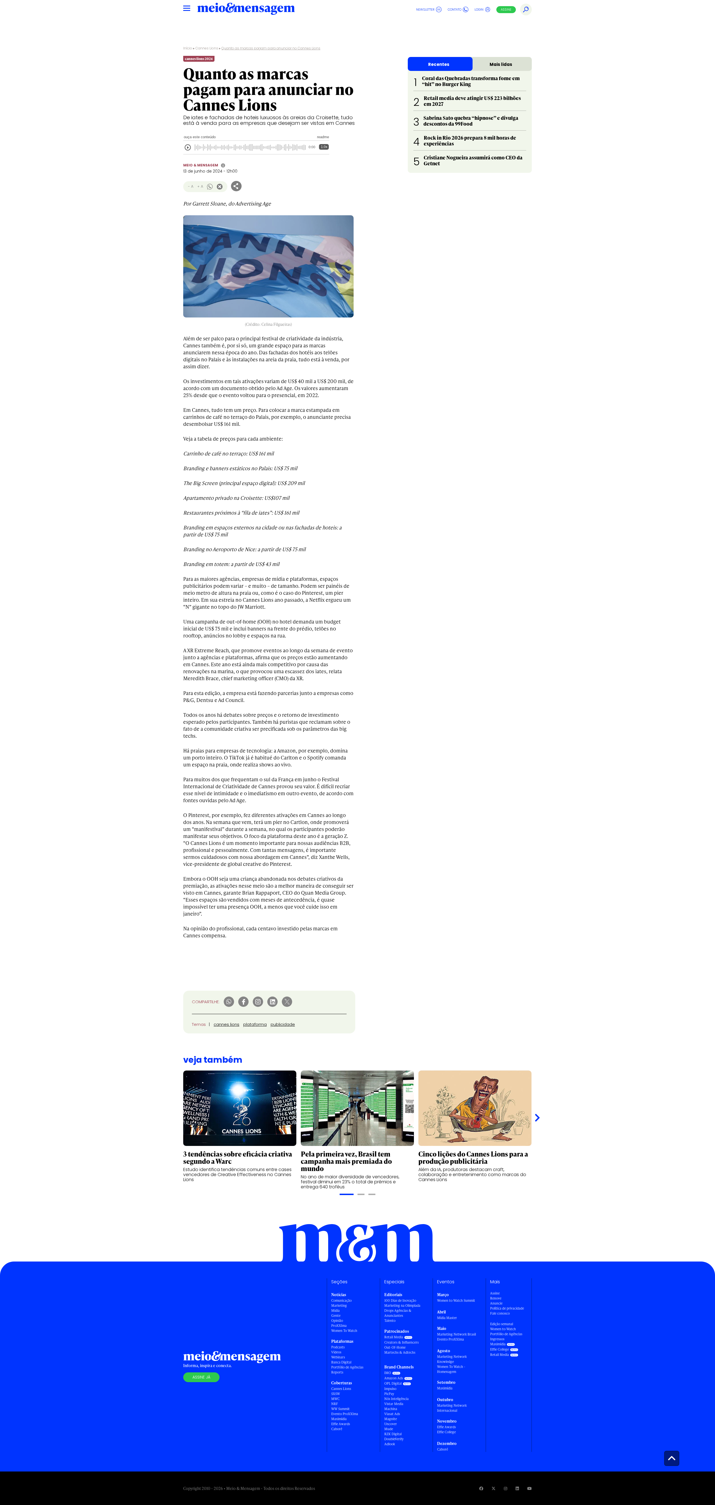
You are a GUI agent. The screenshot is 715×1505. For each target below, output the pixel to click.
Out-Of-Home (395, 1347)
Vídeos (336, 1352)
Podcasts (338, 1347)
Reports (337, 1372)
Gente (335, 1315)
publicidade (283, 1024)
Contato (454, 9)
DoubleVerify (394, 1439)
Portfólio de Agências (347, 1367)
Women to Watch (503, 1329)
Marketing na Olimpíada (402, 1305)
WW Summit (340, 1408)
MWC (335, 1398)
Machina (390, 1408)
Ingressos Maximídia (498, 1341)
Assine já (201, 1377)
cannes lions (226, 1024)
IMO (387, 1372)
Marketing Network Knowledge (452, 1359)
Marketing (339, 1305)
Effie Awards (340, 1424)
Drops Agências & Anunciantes (397, 1313)
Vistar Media (393, 1403)
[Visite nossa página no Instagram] (505, 1488)
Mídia (335, 1310)
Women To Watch (344, 1330)
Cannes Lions (207, 48)
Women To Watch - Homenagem (451, 1369)
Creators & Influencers (401, 1342)
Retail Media (393, 1337)
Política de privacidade (507, 1308)
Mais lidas (501, 64)
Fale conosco (500, 1313)
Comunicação (341, 1300)
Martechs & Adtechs (399, 1352)
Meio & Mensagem (200, 165)
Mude (388, 1429)
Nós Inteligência (396, 1398)
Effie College (446, 1432)
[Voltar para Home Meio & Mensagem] (246, 9)
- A (190, 186)
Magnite (390, 1418)
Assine (506, 9)
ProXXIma (339, 1325)
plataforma (255, 1024)
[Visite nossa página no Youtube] (529, 1488)
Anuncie (496, 1303)
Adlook (389, 1444)
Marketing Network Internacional (452, 1408)
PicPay (389, 1393)
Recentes (438, 64)
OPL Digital (393, 1383)
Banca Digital (341, 1362)
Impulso (390, 1388)
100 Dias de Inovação (400, 1300)
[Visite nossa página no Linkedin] (517, 1488)
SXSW (335, 1393)
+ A (200, 186)
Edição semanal (501, 1324)
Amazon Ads (393, 1378)
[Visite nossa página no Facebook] (481, 1488)
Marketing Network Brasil (456, 1334)
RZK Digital (393, 1434)
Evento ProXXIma (344, 1413)
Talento (389, 1320)
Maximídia (339, 1418)
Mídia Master (447, 1317)
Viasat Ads (392, 1413)
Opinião (337, 1320)
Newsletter (425, 9)
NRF (334, 1403)
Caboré (336, 1429)
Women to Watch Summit (456, 1300)
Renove (495, 1298)
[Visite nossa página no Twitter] (493, 1488)
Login (479, 9)
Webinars (338, 1357)
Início (187, 48)
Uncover (390, 1424)
